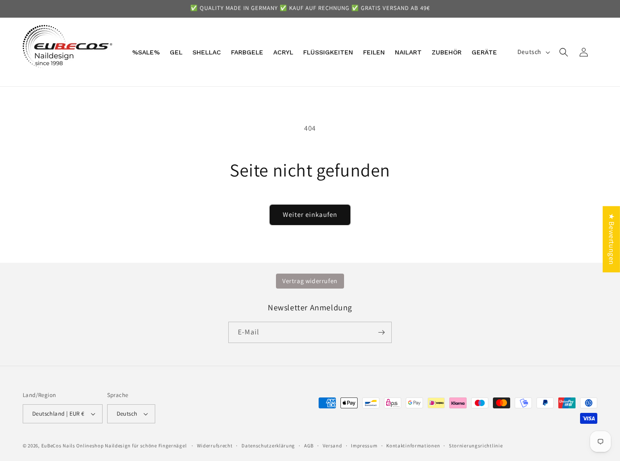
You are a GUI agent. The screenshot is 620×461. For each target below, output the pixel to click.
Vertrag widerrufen (310, 281)
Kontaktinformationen (413, 445)
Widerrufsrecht (215, 445)
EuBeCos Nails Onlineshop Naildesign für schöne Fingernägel (114, 445)
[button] (564, 52)
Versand (332, 445)
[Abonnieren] (381, 332)
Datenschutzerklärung (268, 445)
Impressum (364, 445)
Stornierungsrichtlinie (475, 445)
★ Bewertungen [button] (611, 239)
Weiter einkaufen (310, 214)
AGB (309, 445)
